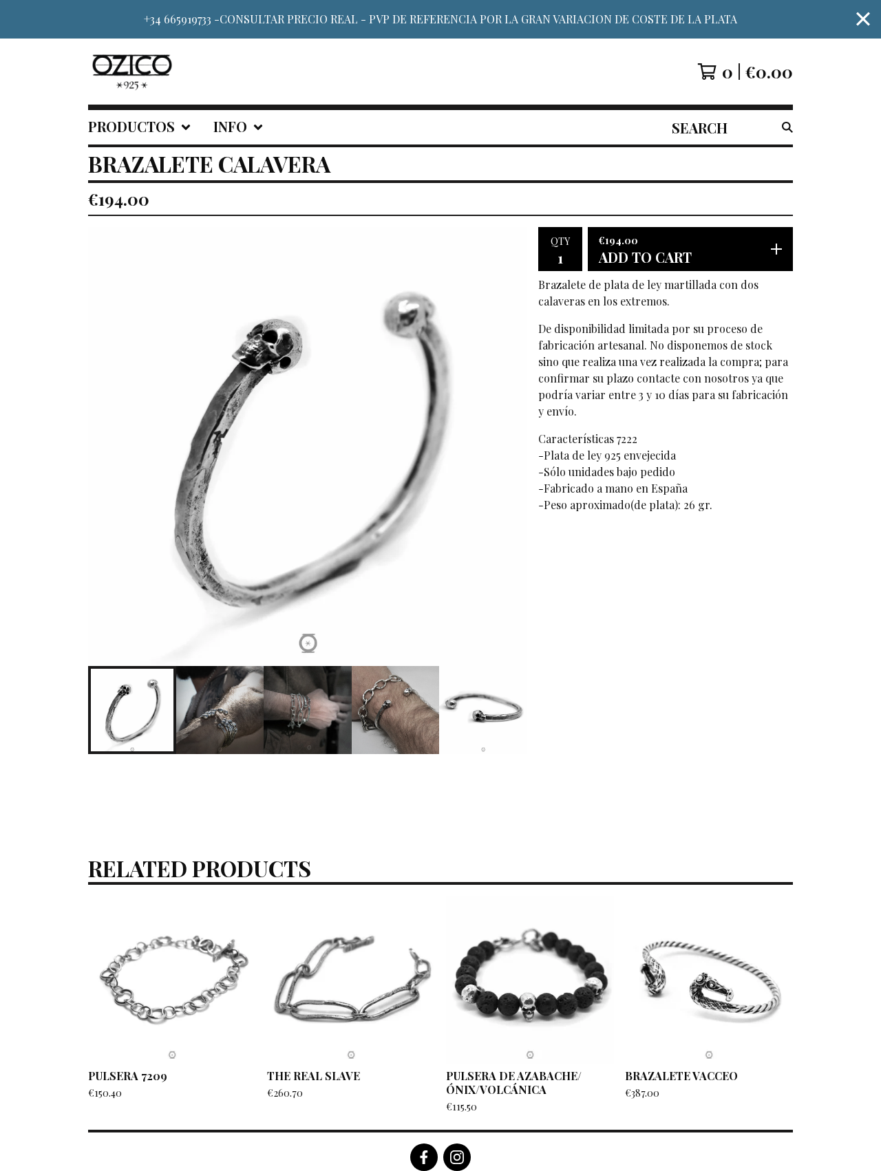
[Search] (787, 127)
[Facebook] (424, 1157)
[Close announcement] (863, 20)
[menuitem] (139, 127)
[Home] (132, 72)
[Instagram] (457, 1157)
